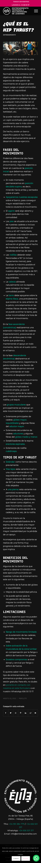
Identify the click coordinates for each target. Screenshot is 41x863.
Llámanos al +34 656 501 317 (20, 5)
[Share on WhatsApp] (15, 713)
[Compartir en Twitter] (10, 713)
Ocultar (25, 858)
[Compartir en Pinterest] (20, 713)
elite (24, 698)
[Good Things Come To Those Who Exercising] (20, 48)
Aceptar (16, 858)
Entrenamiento (9, 35)
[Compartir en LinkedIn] (25, 713)
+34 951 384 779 (16, 824)
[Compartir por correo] (35, 713)
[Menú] (35, 11)
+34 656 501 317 (26, 830)
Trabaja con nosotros (21, 1)
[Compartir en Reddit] (30, 713)
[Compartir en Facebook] (5, 713)
